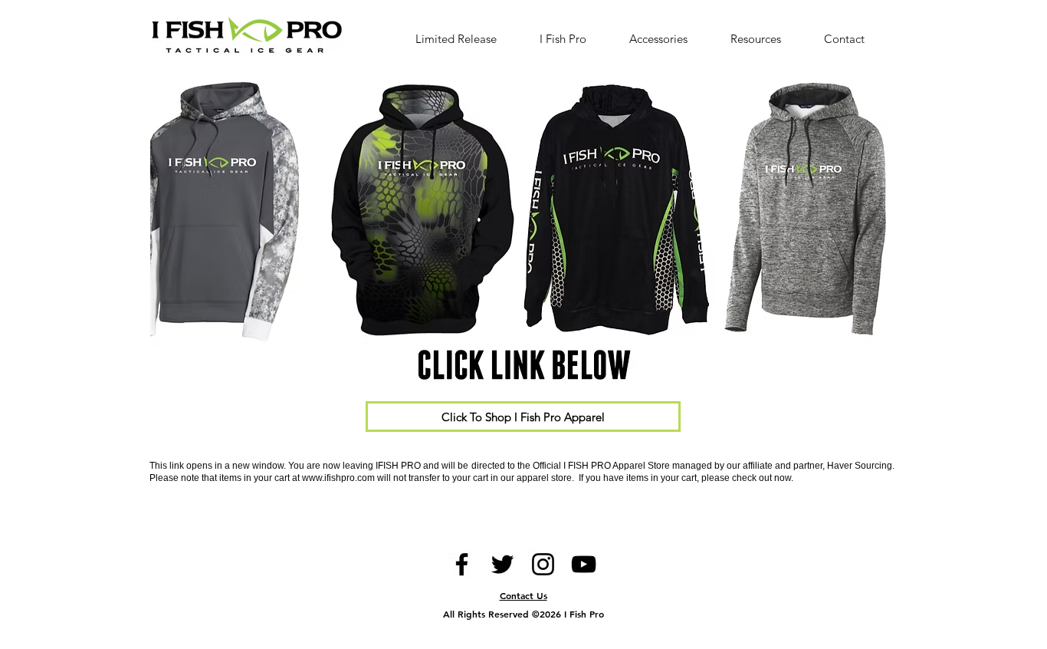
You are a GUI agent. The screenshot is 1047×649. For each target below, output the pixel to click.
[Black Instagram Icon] (543, 564)
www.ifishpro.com (338, 478)
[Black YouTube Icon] (584, 564)
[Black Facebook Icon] (462, 564)
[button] (765, 38)
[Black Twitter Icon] (502, 564)
